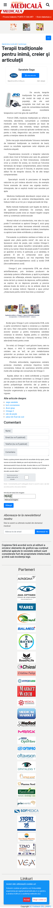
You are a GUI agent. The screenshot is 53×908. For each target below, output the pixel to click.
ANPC (48, 906)
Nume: (8, 431)
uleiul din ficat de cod (15, 417)
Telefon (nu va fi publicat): (16, 444)
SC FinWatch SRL (36, 906)
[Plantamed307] (39, 27)
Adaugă (8, 505)
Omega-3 (10, 411)
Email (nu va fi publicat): (15, 437)
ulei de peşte (11, 414)
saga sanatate (12, 402)
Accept (26, 900)
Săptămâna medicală (9, 44)
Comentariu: (10, 452)
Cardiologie (22, 44)
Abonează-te (42, 532)
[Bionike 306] (13, 27)
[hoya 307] (26, 27)
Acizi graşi (10, 408)
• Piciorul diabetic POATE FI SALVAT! (18, 17)
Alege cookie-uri (39, 900)
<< (48, 38)
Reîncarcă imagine (11, 500)
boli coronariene (13, 405)
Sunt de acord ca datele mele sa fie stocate (12, 477)
